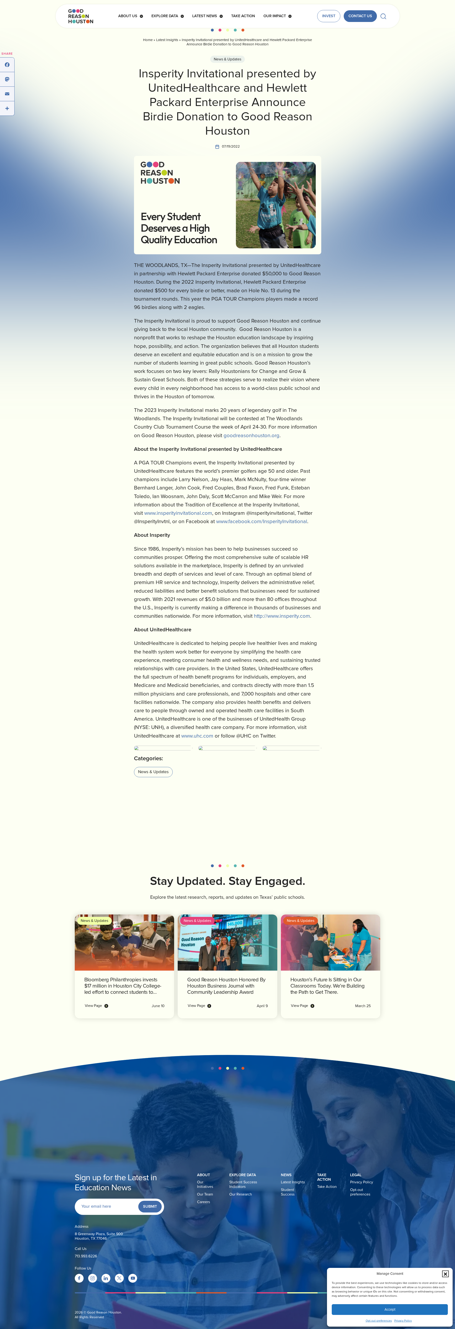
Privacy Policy (403, 1320)
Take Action (243, 16)
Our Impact (274, 16)
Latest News (204, 16)
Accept (390, 1309)
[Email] (7, 94)
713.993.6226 (86, 1256)
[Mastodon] (7, 79)
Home (148, 40)
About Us (127, 16)
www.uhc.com (197, 736)
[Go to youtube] (132, 1278)
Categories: (148, 758)
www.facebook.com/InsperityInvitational (261, 521)
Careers (203, 1202)
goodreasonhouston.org (251, 435)
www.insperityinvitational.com (178, 513)
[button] (445, 1273)
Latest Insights (167, 40)
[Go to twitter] (119, 1278)
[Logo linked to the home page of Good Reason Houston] (80, 16)
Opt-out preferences (379, 1320)
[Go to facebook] (79, 1278)
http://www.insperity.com (282, 616)
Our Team (205, 1194)
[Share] (7, 108)
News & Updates (227, 59)
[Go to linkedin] (106, 1278)
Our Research (240, 1194)
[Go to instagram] (92, 1278)
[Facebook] (7, 65)
